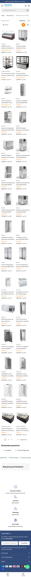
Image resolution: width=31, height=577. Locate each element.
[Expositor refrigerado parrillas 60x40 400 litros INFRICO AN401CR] (23, 90)
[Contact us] (27, 567)
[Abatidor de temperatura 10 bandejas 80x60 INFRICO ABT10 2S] (8, 172)
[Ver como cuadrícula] (23, 25)
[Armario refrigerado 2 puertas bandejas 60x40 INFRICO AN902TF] (23, 254)
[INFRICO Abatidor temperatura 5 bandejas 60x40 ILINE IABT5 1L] (8, 145)
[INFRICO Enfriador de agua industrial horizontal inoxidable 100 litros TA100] (8, 308)
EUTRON (18, 71)
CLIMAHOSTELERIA (6, 426)
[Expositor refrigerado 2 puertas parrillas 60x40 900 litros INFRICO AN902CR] (8, 117)
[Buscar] (27, 10)
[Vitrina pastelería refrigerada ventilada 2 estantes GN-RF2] (23, 63)
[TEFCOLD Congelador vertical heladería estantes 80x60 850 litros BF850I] (8, 336)
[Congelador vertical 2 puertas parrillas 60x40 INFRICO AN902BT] (8, 227)
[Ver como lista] (28, 25)
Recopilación (10, 15)
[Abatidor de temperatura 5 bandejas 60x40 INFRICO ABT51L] (23, 199)
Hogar (3, 15)
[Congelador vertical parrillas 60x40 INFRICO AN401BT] (23, 227)
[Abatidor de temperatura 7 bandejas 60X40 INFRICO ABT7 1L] (8, 199)
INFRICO (18, 44)
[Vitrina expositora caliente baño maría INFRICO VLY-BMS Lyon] (8, 90)
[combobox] (15, 10)
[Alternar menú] (2, 6)
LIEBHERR (3, 371)
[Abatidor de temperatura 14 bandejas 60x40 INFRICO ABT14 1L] (23, 145)
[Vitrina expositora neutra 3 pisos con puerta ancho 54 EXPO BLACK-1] (8, 63)
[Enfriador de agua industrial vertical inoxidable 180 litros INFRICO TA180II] (23, 35)
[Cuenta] (26, 6)
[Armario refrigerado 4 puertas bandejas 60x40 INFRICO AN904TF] (8, 254)
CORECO (3, 44)
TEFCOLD (3, 290)
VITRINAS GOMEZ (5, 71)
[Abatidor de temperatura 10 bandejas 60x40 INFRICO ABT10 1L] (23, 172)
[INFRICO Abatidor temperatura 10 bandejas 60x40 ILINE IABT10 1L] (23, 117)
